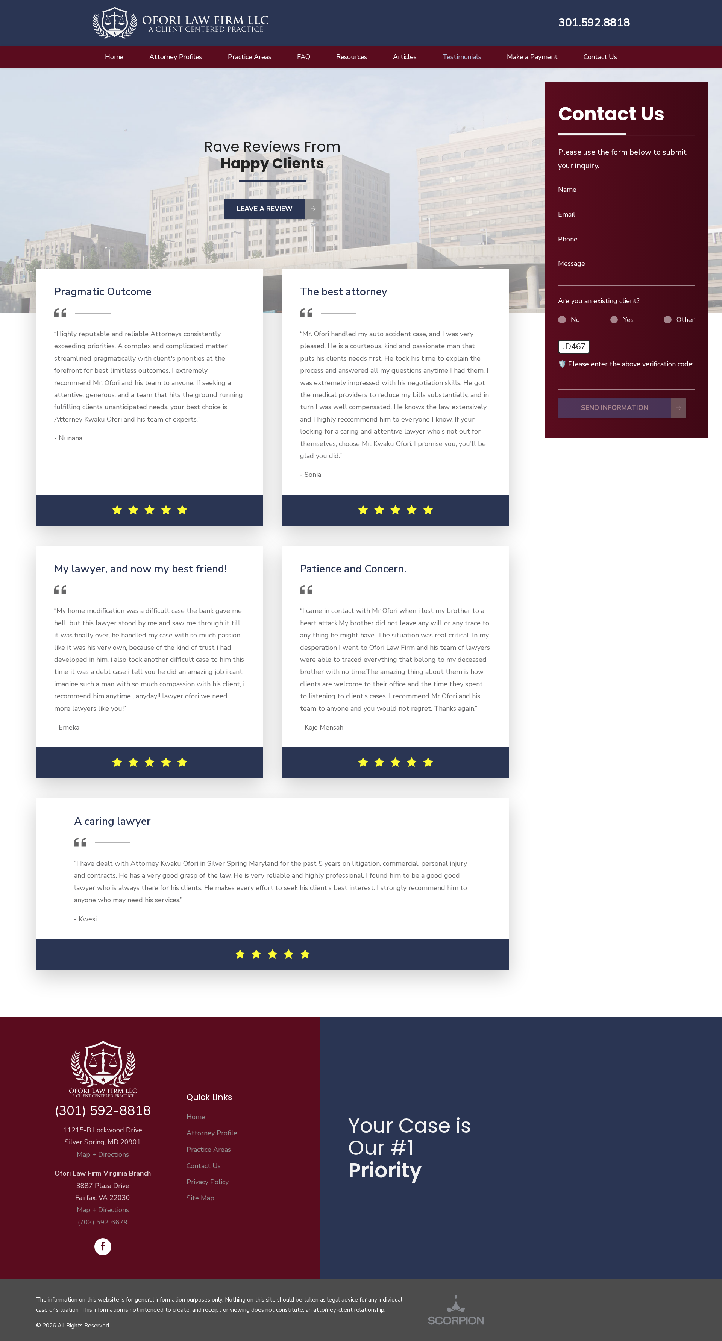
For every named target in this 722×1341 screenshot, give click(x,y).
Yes (628, 319)
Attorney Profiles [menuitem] (175, 56)
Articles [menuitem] (405, 56)
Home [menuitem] (114, 56)
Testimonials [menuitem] (462, 56)
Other (685, 319)
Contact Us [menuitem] (600, 56)
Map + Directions (103, 1154)
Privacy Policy (208, 1181)
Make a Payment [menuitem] (532, 56)
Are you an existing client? (599, 300)
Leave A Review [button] (265, 208)
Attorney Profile (212, 1133)
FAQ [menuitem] (303, 56)
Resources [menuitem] (351, 56)
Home (196, 1116)
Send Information (614, 408)
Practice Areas (209, 1149)
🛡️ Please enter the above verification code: (625, 364)
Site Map (200, 1198)
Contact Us (204, 1165)
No (575, 319)
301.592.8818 (594, 23)
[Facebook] (103, 1246)
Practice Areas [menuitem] (249, 56)
